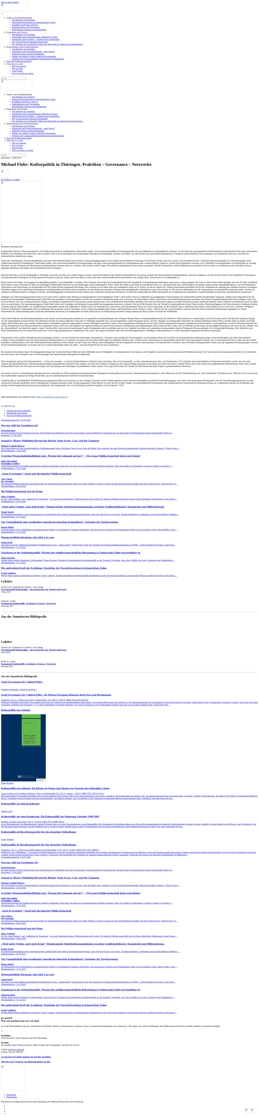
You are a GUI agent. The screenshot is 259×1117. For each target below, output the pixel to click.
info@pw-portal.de (16, 1049)
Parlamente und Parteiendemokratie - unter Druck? (33, 51)
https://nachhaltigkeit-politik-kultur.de (52, 397)
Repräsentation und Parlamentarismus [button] (22, 123)
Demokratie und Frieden (16, 32)
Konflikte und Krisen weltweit (25, 25)
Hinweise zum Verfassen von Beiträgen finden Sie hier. (26, 1062)
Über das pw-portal (14, 64)
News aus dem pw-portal (22, 73)
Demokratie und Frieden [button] (16, 109)
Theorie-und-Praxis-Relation (18, 411)
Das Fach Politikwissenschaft (18, 61)
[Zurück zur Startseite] (14, 10)
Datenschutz (11, 1097)
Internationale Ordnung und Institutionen (29, 30)
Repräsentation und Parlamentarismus (22, 47)
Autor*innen (17, 71)
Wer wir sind (17, 68)
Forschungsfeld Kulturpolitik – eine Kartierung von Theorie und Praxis (33, 589)
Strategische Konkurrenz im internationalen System (33, 22)
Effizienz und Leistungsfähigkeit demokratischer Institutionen (38, 59)
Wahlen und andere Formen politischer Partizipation (34, 56)
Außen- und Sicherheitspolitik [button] (19, 94)
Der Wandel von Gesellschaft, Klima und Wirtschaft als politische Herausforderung (47, 44)
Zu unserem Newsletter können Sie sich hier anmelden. (26, 1057)
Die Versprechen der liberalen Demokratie (30, 42)
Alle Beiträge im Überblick (23, 20)
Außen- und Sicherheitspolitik (19, 17)
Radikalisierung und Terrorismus (26, 27)
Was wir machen (19, 66)
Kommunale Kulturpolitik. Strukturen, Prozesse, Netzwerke (28, 603)
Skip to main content (10, 2)
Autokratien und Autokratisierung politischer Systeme (34, 37)
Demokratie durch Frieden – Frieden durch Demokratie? (36, 39)
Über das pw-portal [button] (14, 140)
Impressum (11, 1095)
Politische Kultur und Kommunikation (28, 54)
